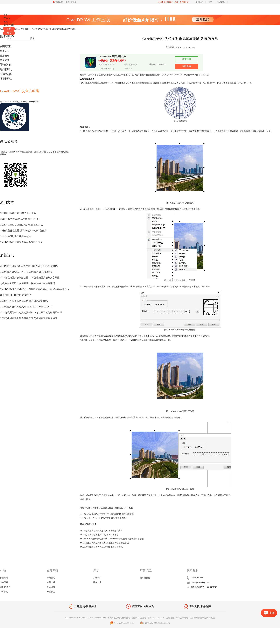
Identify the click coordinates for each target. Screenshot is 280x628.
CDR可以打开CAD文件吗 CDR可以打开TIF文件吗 (26, 271)
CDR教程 (4, 592)
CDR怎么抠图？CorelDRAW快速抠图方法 (21, 224)
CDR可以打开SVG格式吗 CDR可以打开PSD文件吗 (26, 306)
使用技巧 (4, 55)
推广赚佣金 (145, 578)
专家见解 (6, 74)
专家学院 (51, 592)
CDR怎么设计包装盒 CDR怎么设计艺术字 (99, 535)
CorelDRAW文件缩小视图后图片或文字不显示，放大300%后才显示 (34, 289)
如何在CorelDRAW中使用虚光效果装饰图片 (107, 518)
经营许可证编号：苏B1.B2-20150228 (148, 618)
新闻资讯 (6, 69)
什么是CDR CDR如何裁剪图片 (16, 295)
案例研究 (6, 78)
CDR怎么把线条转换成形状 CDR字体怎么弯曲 (101, 530)
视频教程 (6, 64)
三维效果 (103, 83)
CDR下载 (4, 582)
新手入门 (4, 51)
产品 (6, 18)
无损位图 (119, 508)
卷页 (140, 495)
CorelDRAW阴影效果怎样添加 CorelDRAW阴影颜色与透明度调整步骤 (112, 539)
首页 (6, 15)
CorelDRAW (11, 7)
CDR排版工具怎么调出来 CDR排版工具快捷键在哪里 (104, 543)
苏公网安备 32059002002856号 (156, 623)
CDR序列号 (5, 587)
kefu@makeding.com (200, 582)
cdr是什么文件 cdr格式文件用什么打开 (19, 219)
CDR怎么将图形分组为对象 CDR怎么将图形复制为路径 (28, 318)
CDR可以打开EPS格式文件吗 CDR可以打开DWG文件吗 (29, 266)
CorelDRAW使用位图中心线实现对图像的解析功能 (111, 514)
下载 (9, 28)
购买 (9, 33)
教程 (6, 22)
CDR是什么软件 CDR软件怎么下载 (18, 213)
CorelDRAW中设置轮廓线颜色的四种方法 (21, 242)
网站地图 (97, 582)
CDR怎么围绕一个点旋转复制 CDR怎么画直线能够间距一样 (31, 312)
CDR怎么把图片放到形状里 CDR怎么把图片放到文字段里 (30, 277)
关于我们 (97, 578)
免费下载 (186, 59)
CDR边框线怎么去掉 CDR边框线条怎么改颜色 (101, 547)
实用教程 (6, 46)
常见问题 (4, 60)
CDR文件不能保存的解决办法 (15, 236)
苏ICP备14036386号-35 (123, 623)
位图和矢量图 (92, 508)
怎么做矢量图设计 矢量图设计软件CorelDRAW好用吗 (27, 283)
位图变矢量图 (107, 508)
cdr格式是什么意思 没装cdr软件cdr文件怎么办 (23, 230)
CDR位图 (129, 508)
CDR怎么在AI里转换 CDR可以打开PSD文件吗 (24, 301)
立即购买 (186, 66)
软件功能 (4, 578)
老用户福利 (9, 25)
